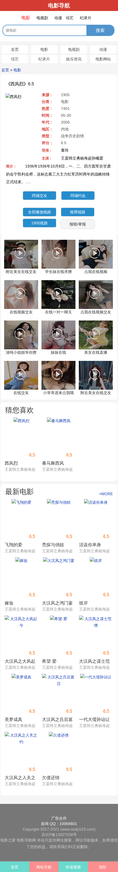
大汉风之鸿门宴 (57, 603)
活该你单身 (90, 544)
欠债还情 (51, 777)
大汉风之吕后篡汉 (57, 720)
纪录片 (44, 59)
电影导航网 (26, 840)
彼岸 (83, 603)
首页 (15, 49)
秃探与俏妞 (53, 544)
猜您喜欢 (19, 410)
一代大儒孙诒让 (94, 719)
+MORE (106, 494)
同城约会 (78, 195)
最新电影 (19, 491)
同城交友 (39, 195)
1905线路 (39, 223)
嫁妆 (9, 603)
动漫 (103, 49)
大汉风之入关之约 (20, 778)
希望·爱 (49, 661)
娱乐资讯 (74, 59)
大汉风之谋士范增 (94, 662)
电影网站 (103, 59)
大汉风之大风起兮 (20, 662)
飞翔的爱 (13, 544)
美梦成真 (13, 719)
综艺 (15, 59)
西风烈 (11, 463)
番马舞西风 (53, 463)
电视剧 (74, 49)
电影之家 (8, 840)
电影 (44, 49)
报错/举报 (77, 224)
